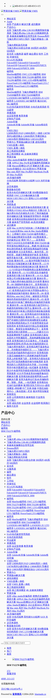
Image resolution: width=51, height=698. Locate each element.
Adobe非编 (12, 552)
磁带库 (10, 516)
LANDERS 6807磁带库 (18, 525)
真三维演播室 (19, 590)
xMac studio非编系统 (22, 596)
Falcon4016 (39, 490)
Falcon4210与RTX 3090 (23, 495)
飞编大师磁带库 (35, 519)
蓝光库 (10, 466)
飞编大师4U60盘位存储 (23, 460)
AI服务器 (11, 469)
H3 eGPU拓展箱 (15, 487)
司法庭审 (11, 540)
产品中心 (5, 425)
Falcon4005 (17, 490)
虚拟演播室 (12, 578)
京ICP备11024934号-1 (11, 689)
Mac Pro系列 (30, 608)
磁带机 (4, 428)
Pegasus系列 (13, 448)
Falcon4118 (23, 492)
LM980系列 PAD (20, 563)
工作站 (10, 481)
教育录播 (28, 546)
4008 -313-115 (7, 679)
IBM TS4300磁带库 (30, 522)
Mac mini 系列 (16, 608)
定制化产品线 (13, 549)
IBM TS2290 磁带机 (16, 507)
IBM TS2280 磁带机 (36, 504)
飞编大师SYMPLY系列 (18, 451)
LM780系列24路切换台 (18, 566)
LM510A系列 (42, 569)
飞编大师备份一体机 (17, 454)
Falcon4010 (28, 490)
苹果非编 (11, 593)
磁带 (9, 472)
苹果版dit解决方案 (16, 575)
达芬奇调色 (12, 623)
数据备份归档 (13, 626)
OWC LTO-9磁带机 (36, 501)
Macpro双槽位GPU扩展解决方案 (32, 602)
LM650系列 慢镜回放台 (23, 569)
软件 (9, 478)
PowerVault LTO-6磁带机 (22, 510)
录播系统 (11, 543)
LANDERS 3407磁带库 (25, 528)
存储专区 (11, 484)
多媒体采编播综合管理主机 (20, 445)
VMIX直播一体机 (15, 581)
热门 (9, 651)
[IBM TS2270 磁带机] (23, 659)
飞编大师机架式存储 (17, 457)
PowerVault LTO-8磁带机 (32, 513)
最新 (9, 654)
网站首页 (11, 19)
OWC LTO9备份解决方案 (31, 631)
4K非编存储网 (14, 614)
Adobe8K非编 (32, 555)
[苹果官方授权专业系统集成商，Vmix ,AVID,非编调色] (25, 11)
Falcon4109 (12, 492)
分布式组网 (17, 617)
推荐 (9, 648)
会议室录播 (17, 546)
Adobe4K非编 (18, 555)
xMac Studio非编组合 (17, 605)
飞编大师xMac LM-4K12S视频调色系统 (26, 442)
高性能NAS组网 (32, 617)
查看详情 (11, 673)
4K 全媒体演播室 (34, 590)
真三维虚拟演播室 (16, 587)
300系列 (40, 460)
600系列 (14, 463)
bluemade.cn (40, 694)
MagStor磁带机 (19, 501)
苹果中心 (11, 572)
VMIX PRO (12, 561)
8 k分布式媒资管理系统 (18, 534)
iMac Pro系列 (18, 611)
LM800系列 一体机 (38, 563)
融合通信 (11, 475)
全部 (9, 24)
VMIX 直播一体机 (21, 584)
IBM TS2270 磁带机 (11, 431)
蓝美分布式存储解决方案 (24, 629)
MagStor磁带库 (19, 519)
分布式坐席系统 (15, 537)
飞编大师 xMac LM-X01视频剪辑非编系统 (27, 439)
